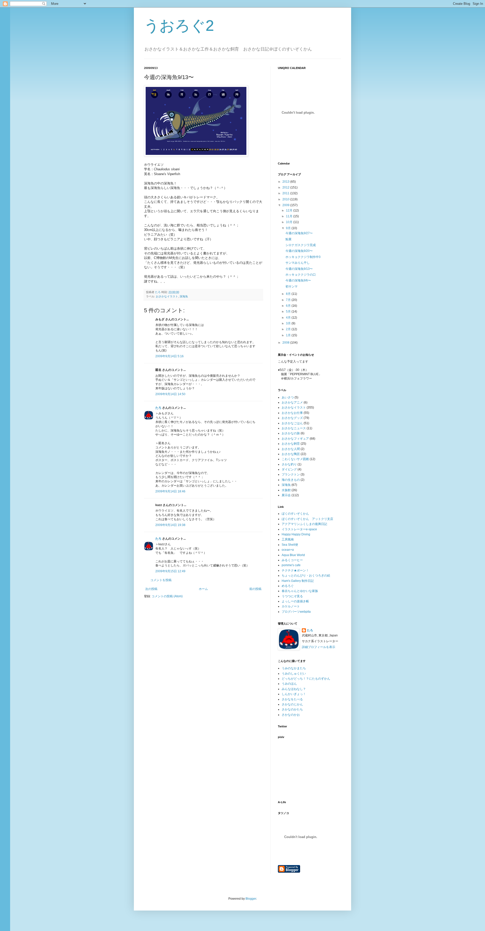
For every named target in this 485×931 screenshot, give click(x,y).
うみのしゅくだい (294, 673)
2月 (289, 329)
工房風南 (288, 539)
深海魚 (184, 296)
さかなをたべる (292, 699)
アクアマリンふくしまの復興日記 (304, 524)
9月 (289, 228)
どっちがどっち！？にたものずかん (306, 678)
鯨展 (288, 239)
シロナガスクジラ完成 (300, 245)
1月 (289, 335)
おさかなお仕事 (292, 413)
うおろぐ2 (179, 25)
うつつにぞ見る (292, 596)
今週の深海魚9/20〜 (299, 251)
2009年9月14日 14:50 (170, 394)
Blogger (251, 898)
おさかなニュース (294, 428)
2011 (286, 193)
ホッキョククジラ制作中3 (303, 257)
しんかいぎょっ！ (294, 694)
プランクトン (291, 474)
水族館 (286, 490)
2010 (286, 199)
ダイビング (289, 469)
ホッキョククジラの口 (300, 274)
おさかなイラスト (167, 296)
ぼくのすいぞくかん (295, 513)
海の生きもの (291, 480)
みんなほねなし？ (294, 689)
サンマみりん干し (297, 263)
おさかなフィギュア (295, 438)
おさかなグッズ (292, 418)
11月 (289, 216)
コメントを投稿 (161, 580)
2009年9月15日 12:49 (170, 571)
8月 (289, 294)
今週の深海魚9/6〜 (298, 280)
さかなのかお (291, 715)
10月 (289, 222)
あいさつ (288, 397)
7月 (289, 300)
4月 (289, 317)
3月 (289, 323)
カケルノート (291, 606)
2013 (286, 181)
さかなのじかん (292, 704)
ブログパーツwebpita (296, 611)
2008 (286, 342)
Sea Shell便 (290, 544)
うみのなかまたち (294, 668)
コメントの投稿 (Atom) (167, 596)
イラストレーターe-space (299, 529)
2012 (286, 187)
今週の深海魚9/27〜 (299, 233)
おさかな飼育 (291, 443)
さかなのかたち (292, 709)
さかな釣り (289, 464)
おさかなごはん (292, 423)
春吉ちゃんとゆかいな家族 (300, 591)
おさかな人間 (291, 449)
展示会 (286, 495)
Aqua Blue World (293, 555)
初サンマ (291, 286)
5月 (289, 311)
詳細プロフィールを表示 (318, 647)
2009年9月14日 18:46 (170, 491)
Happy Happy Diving (296, 534)
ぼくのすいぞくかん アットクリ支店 (307, 519)
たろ (158, 408)
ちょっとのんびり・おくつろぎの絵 (306, 575)
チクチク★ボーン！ (295, 570)
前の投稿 (255, 589)
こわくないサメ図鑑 (295, 459)
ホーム (203, 589)
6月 (289, 305)
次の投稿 (151, 589)
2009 (286, 205)
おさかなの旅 (291, 433)
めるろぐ (288, 586)
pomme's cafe (291, 565)
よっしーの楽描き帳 (295, 601)
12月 (289, 210)
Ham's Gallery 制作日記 (298, 581)
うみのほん (289, 683)
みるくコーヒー (292, 560)
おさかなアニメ (292, 402)
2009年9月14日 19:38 (170, 525)
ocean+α (288, 550)
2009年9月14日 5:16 (169, 356)
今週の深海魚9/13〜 (299, 269)
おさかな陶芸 (291, 454)
